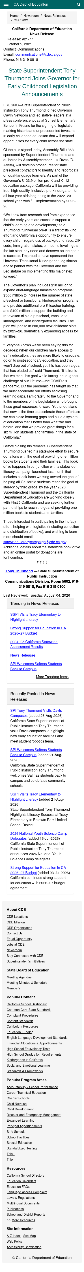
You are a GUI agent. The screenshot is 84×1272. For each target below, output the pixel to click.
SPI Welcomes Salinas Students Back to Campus (36, 666)
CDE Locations (17, 916)
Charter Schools (18, 1098)
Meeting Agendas (19, 977)
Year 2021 (21, 20)
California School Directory (25, 1175)
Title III (11, 1159)
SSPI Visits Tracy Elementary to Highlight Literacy (35, 617)
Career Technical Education (26, 1092)
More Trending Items (52, 676)
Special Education (19, 1142)
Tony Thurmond (19, 570)
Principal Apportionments (24, 1126)
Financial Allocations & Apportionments (34, 1043)
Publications (15, 1208)
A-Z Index (14, 1235)
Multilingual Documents (23, 1203)
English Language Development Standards (37, 1037)
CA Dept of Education (31, 4)
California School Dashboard (27, 1004)
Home (14, 15)
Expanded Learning (20, 1120)
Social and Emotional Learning (28, 1065)
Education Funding (20, 1032)
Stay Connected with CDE (25, 955)
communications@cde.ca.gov (38, 54)
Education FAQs (18, 1186)
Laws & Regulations (21, 1197)
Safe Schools (16, 1131)
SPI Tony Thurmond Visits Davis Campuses (36, 713)
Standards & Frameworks (25, 1071)
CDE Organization (19, 927)
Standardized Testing (22, 1148)
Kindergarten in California (25, 1059)
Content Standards (20, 1021)
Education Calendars (21, 1181)
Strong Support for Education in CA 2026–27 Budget (38, 630)
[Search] (78, 4)
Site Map (29, 1235)
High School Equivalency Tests (28, 1048)
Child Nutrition (17, 1103)
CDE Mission (16, 922)
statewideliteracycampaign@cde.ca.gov (34, 541)
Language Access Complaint (27, 1192)
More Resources (23, 1220)
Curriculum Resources (22, 1026)
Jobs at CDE (15, 944)
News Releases (55, 15)
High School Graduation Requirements (34, 1054)
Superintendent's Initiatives (26, 961)
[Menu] (6, 4)
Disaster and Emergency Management (34, 1114)
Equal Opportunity (19, 938)
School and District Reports (26, 1214)
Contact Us (14, 933)
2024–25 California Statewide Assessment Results (34, 644)
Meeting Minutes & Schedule (27, 982)
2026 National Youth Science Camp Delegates (38, 836)
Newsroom (31, 15)
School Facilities (18, 1137)
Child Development (20, 1109)
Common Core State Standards (29, 1009)
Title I (11, 1153)
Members (13, 988)
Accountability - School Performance (32, 1087)
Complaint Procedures (22, 1015)
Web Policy (14, 1241)
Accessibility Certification (24, 1247)
